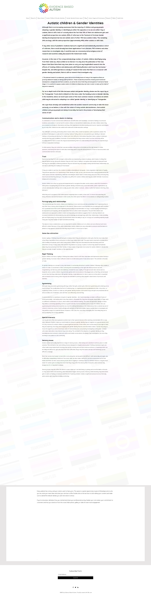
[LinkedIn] (78, 587)
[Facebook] (73, 587)
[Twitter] (75, 587)
